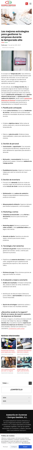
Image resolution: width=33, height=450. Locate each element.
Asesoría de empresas (8, 47)
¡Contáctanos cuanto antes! (16, 328)
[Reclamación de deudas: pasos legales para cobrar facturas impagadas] (8, 343)
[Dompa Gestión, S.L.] (8, 3)
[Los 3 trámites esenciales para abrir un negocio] (8, 362)
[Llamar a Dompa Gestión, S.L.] (26, 3)
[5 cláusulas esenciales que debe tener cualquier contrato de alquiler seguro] (24, 343)
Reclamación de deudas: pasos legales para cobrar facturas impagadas (8, 351)
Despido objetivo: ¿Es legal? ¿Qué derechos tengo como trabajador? (23, 370)
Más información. (26, 442)
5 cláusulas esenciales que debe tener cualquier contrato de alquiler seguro (24, 351)
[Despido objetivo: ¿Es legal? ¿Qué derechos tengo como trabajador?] (24, 362)
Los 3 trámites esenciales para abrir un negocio (8, 370)
